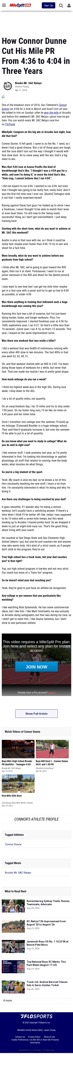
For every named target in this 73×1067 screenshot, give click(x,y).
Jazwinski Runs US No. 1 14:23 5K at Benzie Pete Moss (47, 943)
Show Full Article (36, 713)
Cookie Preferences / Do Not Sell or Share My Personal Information (35, 1041)
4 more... (8, 1000)
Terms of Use (49, 1037)
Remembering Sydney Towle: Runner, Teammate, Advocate (48, 903)
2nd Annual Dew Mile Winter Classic (17, 803)
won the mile (51, 112)
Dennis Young (22, 86)
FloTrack (10, 124)
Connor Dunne (13, 844)
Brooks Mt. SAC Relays (28, 83)
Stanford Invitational (45, 768)
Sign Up (48, 5)
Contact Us (20, 1037)
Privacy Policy (34, 1037)
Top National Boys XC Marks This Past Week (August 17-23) (46, 963)
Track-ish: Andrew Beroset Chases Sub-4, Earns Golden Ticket (47, 984)
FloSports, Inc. (44, 1022)
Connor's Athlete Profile (36, 819)
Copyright (33, 1022)
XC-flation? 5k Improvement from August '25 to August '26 (46, 923)
